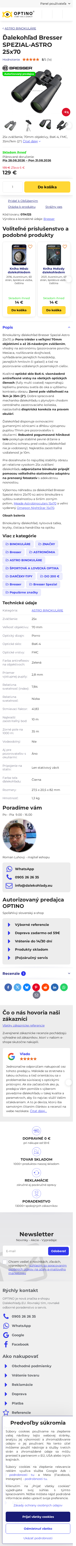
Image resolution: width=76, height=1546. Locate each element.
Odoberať (58, 1251)
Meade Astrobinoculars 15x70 (35, 503)
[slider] (28, 1059)
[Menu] (68, 14)
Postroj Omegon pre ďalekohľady (19, 270)
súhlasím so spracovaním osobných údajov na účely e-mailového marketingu (37, 1269)
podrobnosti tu (21, 1475)
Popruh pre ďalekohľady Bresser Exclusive (54, 272)
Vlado (25, 1054)
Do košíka (47, 187)
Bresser (49, 219)
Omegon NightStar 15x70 (35, 508)
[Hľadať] (47, 14)
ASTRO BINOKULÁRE (47, 610)
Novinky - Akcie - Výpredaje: (36, 1240)
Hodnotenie (11, 59)
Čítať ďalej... (38, 1111)
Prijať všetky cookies (38, 1517)
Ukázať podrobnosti (38, 1538)
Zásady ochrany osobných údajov (38, 1505)
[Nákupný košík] (57, 14)
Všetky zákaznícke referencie (24, 1025)
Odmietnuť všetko (38, 1529)
